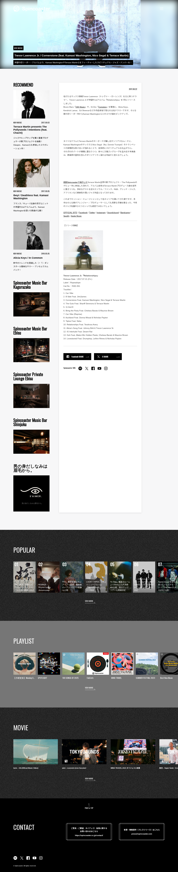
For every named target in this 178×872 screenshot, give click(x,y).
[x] (86, 370)
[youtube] (99, 370)
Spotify (66, 216)
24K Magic (80, 107)
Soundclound (113, 212)
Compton (102, 107)
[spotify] (80, 370)
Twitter (92, 212)
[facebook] (93, 370)
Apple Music (76, 216)
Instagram (101, 212)
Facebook (83, 212)
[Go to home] (31, 8)
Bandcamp (125, 212)
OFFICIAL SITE (70, 212)
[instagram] (106, 370)
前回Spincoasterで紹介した (75, 182)
